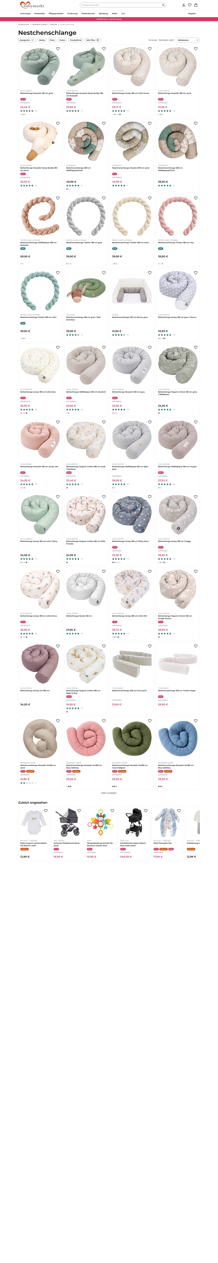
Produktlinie (75, 40)
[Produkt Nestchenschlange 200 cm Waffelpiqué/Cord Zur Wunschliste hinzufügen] (196, 123)
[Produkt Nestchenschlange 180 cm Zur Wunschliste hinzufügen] (104, 273)
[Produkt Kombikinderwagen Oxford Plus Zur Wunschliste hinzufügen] (146, 811)
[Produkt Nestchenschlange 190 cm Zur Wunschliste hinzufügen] (150, 273)
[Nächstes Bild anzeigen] (59, 67)
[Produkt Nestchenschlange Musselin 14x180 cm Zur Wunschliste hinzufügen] (58, 721)
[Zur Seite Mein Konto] (184, 5)
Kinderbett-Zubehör (39, 24)
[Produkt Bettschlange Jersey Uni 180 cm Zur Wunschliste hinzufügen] (58, 646)
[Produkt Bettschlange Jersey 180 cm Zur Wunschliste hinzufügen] (150, 49)
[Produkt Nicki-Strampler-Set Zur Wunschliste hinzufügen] (179, 811)
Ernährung (72, 13)
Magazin (192, 13)
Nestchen (54, 24)
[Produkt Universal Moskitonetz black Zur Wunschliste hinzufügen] (79, 811)
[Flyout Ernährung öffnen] (79, 14)
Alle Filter (91, 40)
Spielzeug (103, 13)
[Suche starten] (163, 5)
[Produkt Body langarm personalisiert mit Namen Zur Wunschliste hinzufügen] (46, 811)
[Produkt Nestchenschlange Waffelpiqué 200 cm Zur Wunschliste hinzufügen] (58, 198)
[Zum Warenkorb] (196, 5)
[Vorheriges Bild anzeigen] (21, 67)
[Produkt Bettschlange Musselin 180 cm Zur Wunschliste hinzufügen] (58, 49)
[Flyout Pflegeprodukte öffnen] (64, 14)
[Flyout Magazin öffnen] (197, 14)
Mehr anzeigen (109, 793)
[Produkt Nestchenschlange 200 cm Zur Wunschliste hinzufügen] (150, 646)
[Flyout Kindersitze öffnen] (46, 14)
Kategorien (25, 40)
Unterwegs (25, 13)
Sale (123, 13)
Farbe (62, 40)
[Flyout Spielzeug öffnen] (109, 14)
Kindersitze (39, 13)
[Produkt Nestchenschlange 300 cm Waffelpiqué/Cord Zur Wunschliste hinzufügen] (104, 123)
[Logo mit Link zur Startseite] (32, 5)
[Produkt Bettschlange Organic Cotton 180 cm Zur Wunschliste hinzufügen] (196, 347)
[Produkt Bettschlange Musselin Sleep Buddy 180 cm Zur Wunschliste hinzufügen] (104, 49)
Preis (52, 40)
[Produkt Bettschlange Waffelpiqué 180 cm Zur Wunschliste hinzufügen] (104, 347)
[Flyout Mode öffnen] (118, 14)
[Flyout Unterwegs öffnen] (31, 14)
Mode (114, 13)
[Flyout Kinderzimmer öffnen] (96, 14)
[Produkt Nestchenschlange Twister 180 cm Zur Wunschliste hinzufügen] (104, 198)
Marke (42, 40)
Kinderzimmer (88, 13)
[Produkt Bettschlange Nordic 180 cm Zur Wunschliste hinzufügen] (104, 571)
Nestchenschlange (67, 24)
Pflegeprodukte (56, 13)
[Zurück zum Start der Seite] (210, 1245)
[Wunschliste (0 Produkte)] (190, 5)
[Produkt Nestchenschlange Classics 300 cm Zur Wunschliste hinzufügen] (150, 123)
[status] (121, 5)
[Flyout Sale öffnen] (126, 14)
